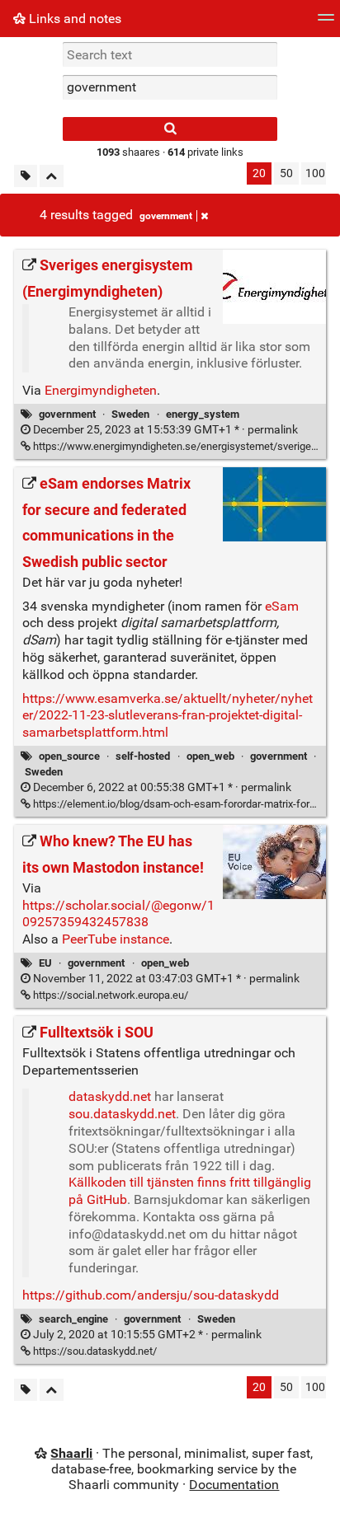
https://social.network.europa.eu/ (109, 995)
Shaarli (71, 1453)
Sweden (130, 414)
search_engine (73, 1319)
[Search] (170, 129)
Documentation (234, 1484)
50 (286, 173)
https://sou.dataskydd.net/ (94, 1351)
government (165, 216)
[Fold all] (52, 176)
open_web (210, 756)
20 (259, 173)
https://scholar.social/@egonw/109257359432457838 (118, 913)
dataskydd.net (109, 1096)
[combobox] (170, 87)
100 (315, 173)
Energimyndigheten (101, 390)
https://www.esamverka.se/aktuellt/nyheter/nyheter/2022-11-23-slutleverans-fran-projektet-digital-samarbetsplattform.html (167, 716)
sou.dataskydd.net (122, 1114)
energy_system (202, 414)
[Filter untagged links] (25, 176)
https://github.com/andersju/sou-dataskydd (150, 1295)
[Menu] (326, 22)
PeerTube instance (115, 939)
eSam (282, 606)
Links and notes (73, 18)
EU (45, 963)
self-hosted (143, 756)
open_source (69, 756)
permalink (164, 430)
